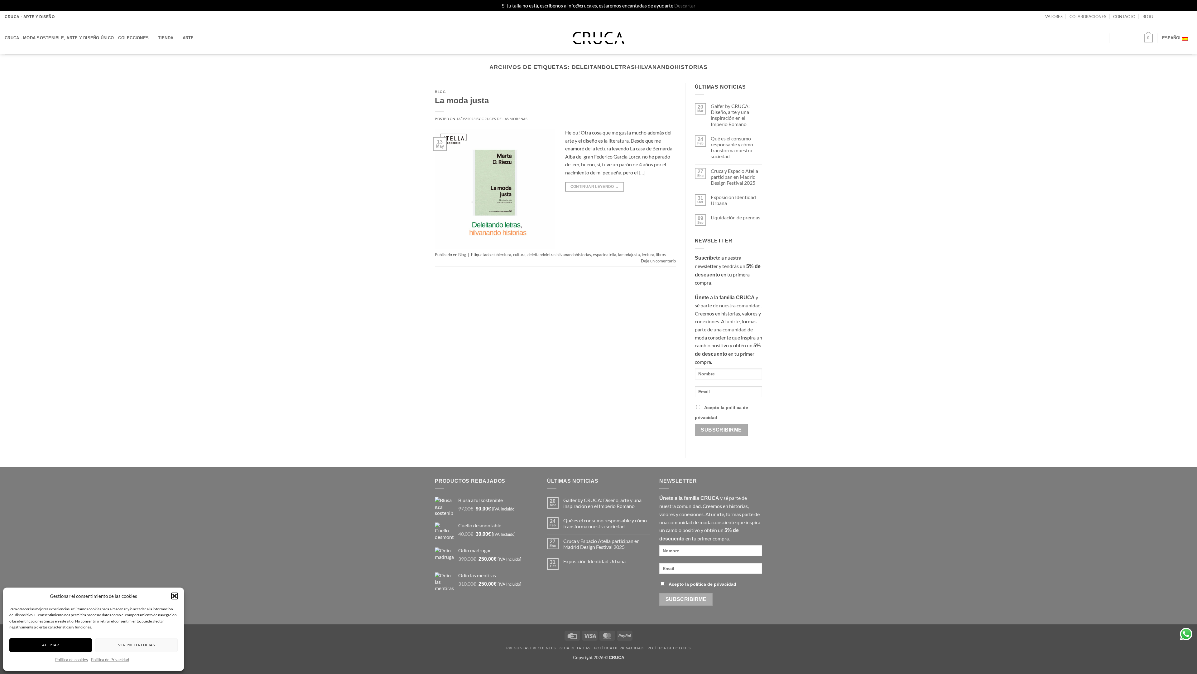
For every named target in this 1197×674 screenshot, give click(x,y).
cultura (519, 254)
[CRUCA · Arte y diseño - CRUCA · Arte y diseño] (599, 38)
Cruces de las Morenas (504, 119)
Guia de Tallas (575, 648)
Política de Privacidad (110, 659)
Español (1172, 38)
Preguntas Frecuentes (530, 648)
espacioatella (604, 254)
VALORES (1054, 16)
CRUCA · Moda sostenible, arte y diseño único (59, 38)
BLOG (1147, 16)
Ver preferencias (136, 644)
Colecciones (133, 38)
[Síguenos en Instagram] (1165, 16)
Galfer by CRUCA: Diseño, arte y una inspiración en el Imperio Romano (730, 115)
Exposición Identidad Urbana (733, 200)
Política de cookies (71, 659)
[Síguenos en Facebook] (1159, 16)
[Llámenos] (1183, 16)
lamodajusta (629, 254)
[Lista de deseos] (1131, 38)
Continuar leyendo (594, 186)
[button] (174, 596)
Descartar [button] (684, 5)
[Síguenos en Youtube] (1189, 16)
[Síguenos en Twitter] (1171, 16)
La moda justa (462, 100)
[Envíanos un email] (1177, 16)
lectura (648, 254)
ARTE (188, 38)
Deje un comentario (658, 260)
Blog (440, 92)
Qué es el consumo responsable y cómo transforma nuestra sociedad (732, 147)
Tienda (166, 38)
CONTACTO (1124, 16)
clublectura (501, 254)
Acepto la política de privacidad (702, 584)
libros (661, 254)
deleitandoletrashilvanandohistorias (559, 254)
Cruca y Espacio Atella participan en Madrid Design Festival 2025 (734, 177)
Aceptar (50, 644)
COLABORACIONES (1088, 16)
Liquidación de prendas (735, 217)
